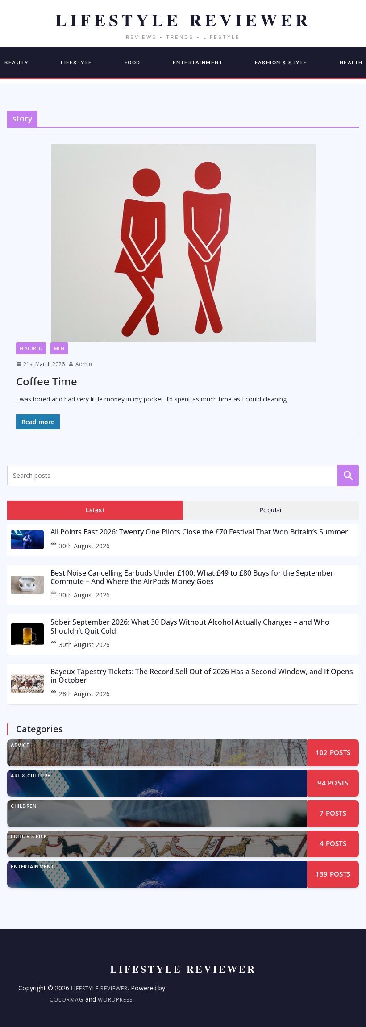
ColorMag (66, 999)
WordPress (115, 999)
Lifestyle (76, 62)
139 (333, 873)
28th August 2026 (84, 693)
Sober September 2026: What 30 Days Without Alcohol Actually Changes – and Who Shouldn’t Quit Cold (189, 626)
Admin (83, 364)
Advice (20, 745)
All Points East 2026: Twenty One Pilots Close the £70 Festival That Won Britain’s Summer (199, 532)
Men (59, 348)
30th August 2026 (84, 546)
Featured (31, 348)
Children (24, 805)
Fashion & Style (281, 62)
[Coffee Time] (183, 243)
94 (332, 782)
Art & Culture (30, 775)
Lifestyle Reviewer (99, 988)
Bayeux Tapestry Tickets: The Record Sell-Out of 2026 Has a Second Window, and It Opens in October (201, 676)
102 (333, 752)
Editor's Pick (29, 836)
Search (348, 475)
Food (133, 62)
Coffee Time (46, 381)
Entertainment (198, 62)
